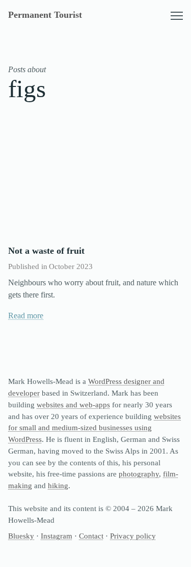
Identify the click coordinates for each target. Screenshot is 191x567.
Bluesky (21, 535)
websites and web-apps (73, 404)
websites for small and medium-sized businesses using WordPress (94, 428)
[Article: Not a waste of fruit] (95, 180)
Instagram (56, 535)
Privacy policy (133, 535)
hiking (58, 485)
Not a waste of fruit (46, 251)
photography (139, 473)
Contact (91, 535)
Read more (25, 315)
